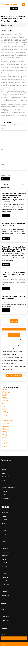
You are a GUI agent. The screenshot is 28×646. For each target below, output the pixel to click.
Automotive (4, 469)
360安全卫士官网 (6, 392)
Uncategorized (5, 498)
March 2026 (5, 530)
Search (14, 321)
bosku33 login (5, 434)
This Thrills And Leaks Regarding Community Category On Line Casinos (13, 275)
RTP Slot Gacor (5, 423)
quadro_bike (15, 24)
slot (3, 428)
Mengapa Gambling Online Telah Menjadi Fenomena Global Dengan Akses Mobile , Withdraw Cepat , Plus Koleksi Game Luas (14, 198)
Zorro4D (4, 414)
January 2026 (5, 537)
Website (3, 164)
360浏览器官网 (5, 391)
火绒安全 (4, 395)
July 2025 (4, 559)
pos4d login (4, 405)
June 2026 (4, 519)
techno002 (4, 398)
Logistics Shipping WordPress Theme (10, 644)
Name (2, 149)
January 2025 (5, 580)
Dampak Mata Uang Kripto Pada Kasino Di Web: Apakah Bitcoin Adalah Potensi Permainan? (14, 249)
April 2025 (4, 570)
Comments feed (5, 616)
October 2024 (5, 591)
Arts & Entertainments (7, 466)
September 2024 (6, 595)
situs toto (4, 445)
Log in (3, 609)
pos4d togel (7, 44)
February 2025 (5, 577)
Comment (3, 128)
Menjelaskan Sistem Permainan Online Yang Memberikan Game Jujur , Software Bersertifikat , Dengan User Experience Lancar (13, 360)
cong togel (4, 431)
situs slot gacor (5, 426)
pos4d (3, 406)
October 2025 (5, 548)
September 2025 (6, 552)
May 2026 (4, 523)
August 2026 (5, 512)
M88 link (4, 402)
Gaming (10, 30)
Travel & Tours (5, 494)
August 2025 (5, 555)
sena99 (3, 443)
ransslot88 (4, 409)
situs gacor (4, 397)
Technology (4, 491)
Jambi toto (4, 389)
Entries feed (4, 613)
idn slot (3, 440)
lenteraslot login (5, 425)
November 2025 (5, 544)
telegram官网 (5, 394)
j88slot (3, 403)
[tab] (23, 4)
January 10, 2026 (7, 24)
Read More (6, 216)
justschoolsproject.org (7, 432)
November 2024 (5, 588)
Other (3, 484)
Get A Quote (14, 9)
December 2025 (5, 541)
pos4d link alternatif (6, 412)
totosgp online (5, 400)
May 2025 (4, 566)
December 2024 (5, 584)
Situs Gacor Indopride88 (7, 420)
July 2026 (4, 516)
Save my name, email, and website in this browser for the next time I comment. (13, 174)
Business (4, 473)
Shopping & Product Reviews (8, 487)
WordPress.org (5, 620)
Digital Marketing (6, 476)
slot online (4, 419)
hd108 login (4, 442)
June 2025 (4, 562)
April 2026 (4, 526)
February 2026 (5, 534)
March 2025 (5, 573)
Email (2, 157)
